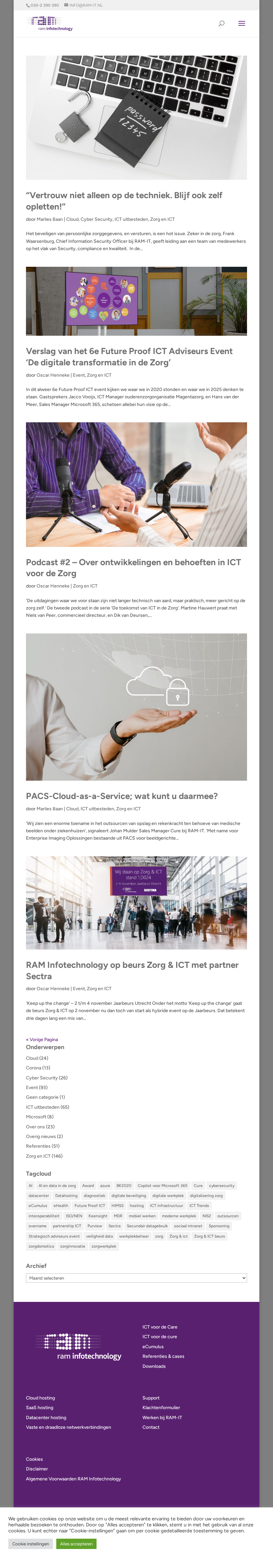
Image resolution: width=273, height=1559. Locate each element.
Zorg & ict (178, 1236)
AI (30, 1185)
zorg (159, 1236)
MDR (118, 1216)
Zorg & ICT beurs (209, 1236)
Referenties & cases (163, 1356)
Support (150, 1398)
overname (38, 1226)
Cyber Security (97, 219)
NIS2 (206, 1216)
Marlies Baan (50, 219)
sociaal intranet (188, 1226)
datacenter (39, 1195)
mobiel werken (142, 1216)
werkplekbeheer (134, 1236)
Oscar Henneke (53, 375)
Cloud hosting (40, 1398)
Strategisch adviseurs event (54, 1236)
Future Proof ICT (90, 1205)
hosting (137, 1205)
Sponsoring (219, 1226)
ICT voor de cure (159, 1337)
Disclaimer (37, 1469)
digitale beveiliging (129, 1195)
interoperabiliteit (44, 1216)
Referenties (38, 1146)
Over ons (35, 1127)
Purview (95, 1226)
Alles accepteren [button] (76, 1543)
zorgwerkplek (104, 1246)
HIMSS (118, 1205)
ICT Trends (199, 1205)
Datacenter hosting (46, 1417)
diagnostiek (94, 1195)
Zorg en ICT (162, 219)
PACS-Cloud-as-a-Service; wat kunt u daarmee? (122, 796)
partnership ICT (67, 1226)
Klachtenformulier (161, 1407)
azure (105, 1185)
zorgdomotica (41, 1246)
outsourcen (228, 1216)
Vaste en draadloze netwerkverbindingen (68, 1427)
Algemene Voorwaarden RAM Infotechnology (73, 1479)
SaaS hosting (39, 1407)
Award (88, 1185)
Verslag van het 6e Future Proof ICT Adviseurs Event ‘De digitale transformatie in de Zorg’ (129, 357)
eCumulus (38, 1205)
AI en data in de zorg (57, 1185)
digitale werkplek (168, 1195)
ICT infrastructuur (166, 1205)
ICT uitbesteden (131, 219)
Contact (150, 1427)
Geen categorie (42, 1097)
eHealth (61, 1205)
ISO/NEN (74, 1216)
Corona (33, 1068)
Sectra (115, 1226)
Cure (198, 1185)
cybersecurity (221, 1185)
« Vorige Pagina (42, 1039)
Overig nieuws (41, 1136)
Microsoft (36, 1117)
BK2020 (124, 1185)
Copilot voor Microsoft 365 (162, 1185)
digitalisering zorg (206, 1195)
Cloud (72, 219)
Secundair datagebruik (147, 1226)
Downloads (154, 1366)
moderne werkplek (179, 1216)
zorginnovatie (72, 1246)
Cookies (34, 1459)
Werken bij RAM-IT (162, 1417)
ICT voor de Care (159, 1327)
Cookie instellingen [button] (30, 1543)
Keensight (98, 1216)
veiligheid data (99, 1236)
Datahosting (66, 1195)
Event (79, 375)
